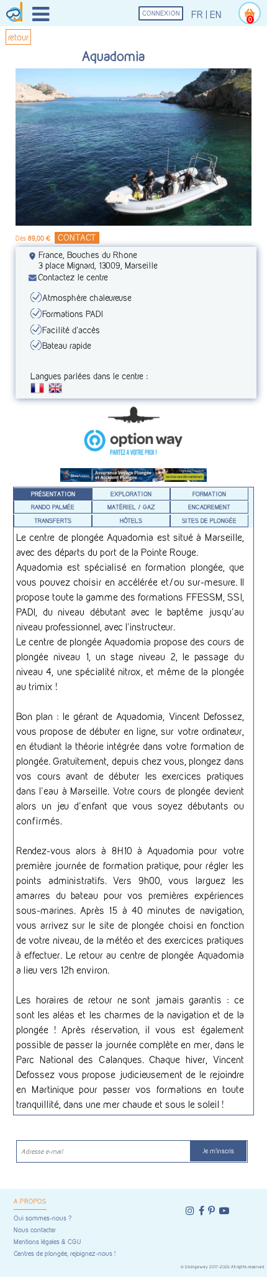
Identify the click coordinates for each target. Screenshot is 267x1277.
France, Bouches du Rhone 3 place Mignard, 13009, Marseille (98, 259)
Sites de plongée (209, 520)
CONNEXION (161, 13)
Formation (209, 493)
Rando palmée (53, 506)
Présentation (53, 493)
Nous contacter (35, 1230)
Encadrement (209, 506)
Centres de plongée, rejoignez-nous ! (64, 1254)
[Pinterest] (211, 1211)
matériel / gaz (131, 506)
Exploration (131, 493)
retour (18, 37)
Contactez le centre (73, 277)
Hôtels (131, 520)
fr (197, 15)
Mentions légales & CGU (47, 1242)
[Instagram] (190, 1211)
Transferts (52, 520)
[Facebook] (201, 1211)
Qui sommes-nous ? (42, 1218)
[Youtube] (224, 1211)
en (216, 15)
